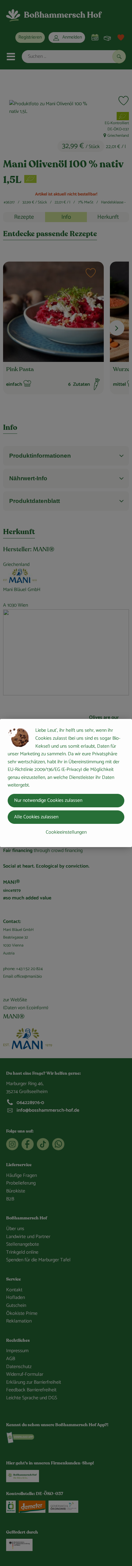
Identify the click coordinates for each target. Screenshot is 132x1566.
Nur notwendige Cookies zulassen (48, 800)
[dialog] (66, 783)
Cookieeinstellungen (66, 832)
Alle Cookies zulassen (36, 817)
